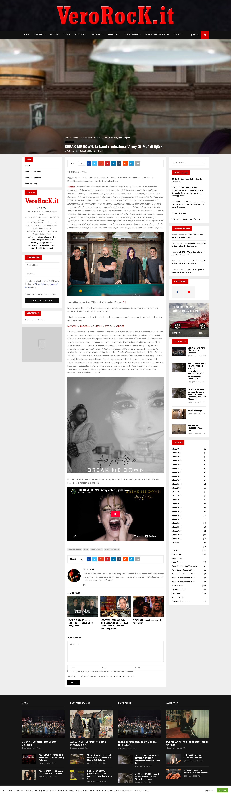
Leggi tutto (210, 790)
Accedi (27, 166)
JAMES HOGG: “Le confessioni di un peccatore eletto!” (88, 743)
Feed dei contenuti (33, 171)
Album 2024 (177, 531)
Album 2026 (177, 539)
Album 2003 (177, 472)
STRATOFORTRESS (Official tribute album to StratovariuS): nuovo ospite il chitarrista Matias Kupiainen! (114, 624)
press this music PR (112, 549)
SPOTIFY (108, 326)
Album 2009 (177, 476)
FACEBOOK (72, 326)
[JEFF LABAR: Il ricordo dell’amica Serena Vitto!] (173, 759)
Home (26, 35)
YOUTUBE (120, 326)
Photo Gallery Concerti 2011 (183, 570)
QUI (124, 302)
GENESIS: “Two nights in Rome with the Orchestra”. (189, 244)
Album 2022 (177, 523)
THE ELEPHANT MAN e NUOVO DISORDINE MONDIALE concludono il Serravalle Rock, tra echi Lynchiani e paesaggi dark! (187, 192)
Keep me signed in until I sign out (41, 294)
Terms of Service (124, 677)
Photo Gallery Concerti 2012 (183, 574)
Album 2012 (177, 484)
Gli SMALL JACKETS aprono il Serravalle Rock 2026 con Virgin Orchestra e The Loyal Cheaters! (189, 204)
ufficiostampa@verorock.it (42, 239)
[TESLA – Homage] (179, 414)
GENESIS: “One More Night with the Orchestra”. (196, 350)
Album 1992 (177, 468)
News (174, 558)
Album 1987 (177, 460)
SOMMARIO (38, 35)
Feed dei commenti (33, 177)
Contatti (178, 35)
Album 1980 (177, 453)
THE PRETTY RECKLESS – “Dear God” (187, 219)
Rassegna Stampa (80, 703)
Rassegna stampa (179, 589)
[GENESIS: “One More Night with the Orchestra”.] (179, 351)
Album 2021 (177, 519)
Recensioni (113, 35)
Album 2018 (177, 507)
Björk (86, 549)
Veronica (71, 186)
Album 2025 (177, 535)
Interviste (79, 35)
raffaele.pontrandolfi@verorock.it (42, 245)
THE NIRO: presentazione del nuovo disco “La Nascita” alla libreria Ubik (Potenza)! (99, 757)
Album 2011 (177, 480)
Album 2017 (177, 503)
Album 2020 (177, 515)
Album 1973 (177, 449)
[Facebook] (192, 34)
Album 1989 (177, 464)
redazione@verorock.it (46, 237)
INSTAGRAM (85, 326)
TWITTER (97, 326)
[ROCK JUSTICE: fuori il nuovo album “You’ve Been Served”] (29, 775)
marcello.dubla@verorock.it (42, 248)
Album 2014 (177, 492)
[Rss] (198, 34)
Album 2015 (177, 496)
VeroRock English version (157, 35)
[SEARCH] (203, 162)
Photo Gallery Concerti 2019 (183, 581)
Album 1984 (177, 457)
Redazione (71, 151)
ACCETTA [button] (222, 790)
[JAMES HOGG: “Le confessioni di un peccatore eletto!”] (91, 724)
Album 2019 (177, 511)
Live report (124, 703)
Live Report (96, 35)
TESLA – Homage (179, 213)
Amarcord (54, 35)
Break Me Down (96, 549)
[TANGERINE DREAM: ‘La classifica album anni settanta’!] (173, 774)
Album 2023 (177, 527)
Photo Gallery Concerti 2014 (183, 577)
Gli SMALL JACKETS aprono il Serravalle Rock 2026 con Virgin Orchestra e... (147, 776)
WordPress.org (31, 183)
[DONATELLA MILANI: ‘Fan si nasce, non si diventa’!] (187, 724)
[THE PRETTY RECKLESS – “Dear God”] (179, 429)
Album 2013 (177, 488)
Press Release (69, 142)
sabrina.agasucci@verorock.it (41, 242)
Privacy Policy (110, 677)
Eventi (67, 35)
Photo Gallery (131, 35)
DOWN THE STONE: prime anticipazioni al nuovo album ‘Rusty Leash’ (80, 623)
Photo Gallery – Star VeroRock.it (184, 566)
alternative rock (75, 549)
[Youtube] (195, 34)
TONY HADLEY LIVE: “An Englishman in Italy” (188, 236)
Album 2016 (177, 499)
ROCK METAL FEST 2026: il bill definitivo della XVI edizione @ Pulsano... (51, 757)
